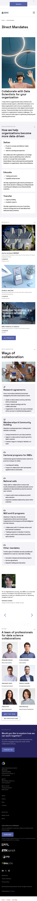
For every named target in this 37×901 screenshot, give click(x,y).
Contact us (8, 750)
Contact (4, 805)
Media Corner (5, 815)
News (3, 818)
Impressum (5, 875)
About (3, 795)
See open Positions (11, 718)
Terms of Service (6, 878)
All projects (9, 338)
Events (4, 799)
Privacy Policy (5, 882)
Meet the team (9, 714)
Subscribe (7, 834)
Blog (3, 802)
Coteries (12, 891)
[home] (5, 12)
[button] (33, 12)
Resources (5, 812)
